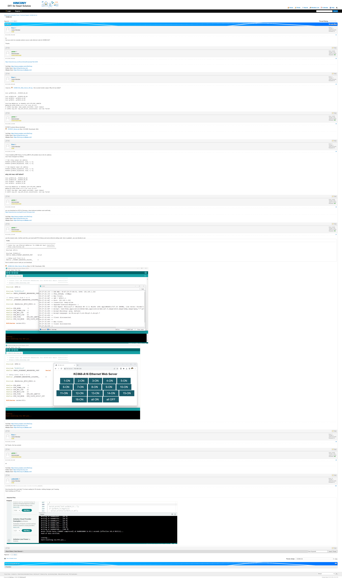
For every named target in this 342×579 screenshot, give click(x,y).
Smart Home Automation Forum (11, 15)
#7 (336, 234)
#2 (336, 58)
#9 (336, 460)
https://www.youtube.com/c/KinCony (21, 66)
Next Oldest (9, 551)
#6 (336, 206)
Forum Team (7, 574)
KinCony (11, 577)
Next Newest (18, 551)
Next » (15, 21)
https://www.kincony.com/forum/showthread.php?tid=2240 (21, 62)
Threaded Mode (333, 24)
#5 (336, 151)
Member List (315, 7)
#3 (336, 84)
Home (291, 7)
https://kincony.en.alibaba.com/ (23, 70)
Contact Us (14, 574)
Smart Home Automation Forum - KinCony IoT (29, 574)
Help (332, 7)
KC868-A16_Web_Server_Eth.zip (23, 88)
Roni (13, 28)
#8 (336, 441)
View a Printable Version (11, 558)
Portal (298, 7)
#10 (336, 485)
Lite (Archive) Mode (52, 574)
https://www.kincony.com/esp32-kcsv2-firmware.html (20, 212)
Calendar (325, 7)
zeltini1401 (15, 479)
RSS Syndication (73, 574)
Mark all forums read (63, 574)
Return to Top (43, 574)
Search (306, 7)
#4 (336, 123)
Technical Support (24, 15)
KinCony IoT (23, 577)
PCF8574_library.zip (13, 129)
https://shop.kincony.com (20, 68)
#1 (336, 34)
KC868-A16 (33, 15)
